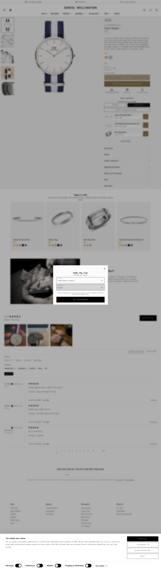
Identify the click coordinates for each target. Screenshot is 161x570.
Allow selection (142, 550)
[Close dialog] (118, 254)
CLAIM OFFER (96, 297)
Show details (100, 566)
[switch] (40, 565)
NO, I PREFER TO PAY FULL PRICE (96, 304)
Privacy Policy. (102, 314)
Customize (141, 545)
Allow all (142, 539)
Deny (143, 556)
